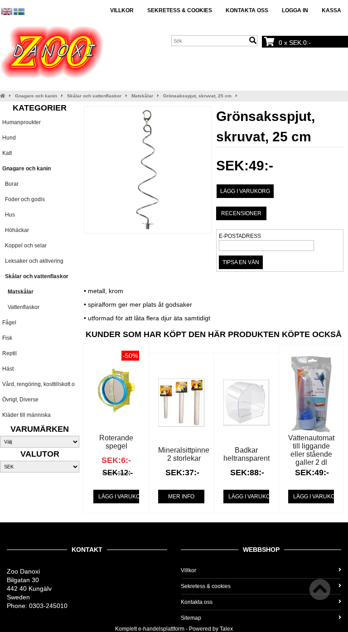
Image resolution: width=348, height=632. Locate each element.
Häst (8, 369)
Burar (10, 184)
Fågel (9, 322)
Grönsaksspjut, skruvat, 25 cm (197, 95)
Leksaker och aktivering (32, 261)
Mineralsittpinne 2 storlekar (183, 454)
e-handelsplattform (161, 629)
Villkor (122, 10)
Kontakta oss (247, 10)
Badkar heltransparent (246, 454)
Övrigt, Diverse (20, 399)
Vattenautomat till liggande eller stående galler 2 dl (311, 450)
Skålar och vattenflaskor (94, 95)
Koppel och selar (24, 245)
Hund (9, 138)
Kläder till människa (26, 415)
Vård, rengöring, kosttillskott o (38, 384)
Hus (8, 215)
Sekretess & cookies (179, 10)
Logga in (295, 10)
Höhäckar (15, 230)
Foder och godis (23, 199)
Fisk (7, 338)
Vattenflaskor (20, 307)
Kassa (331, 10)
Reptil (9, 353)
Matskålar (142, 95)
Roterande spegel (116, 442)
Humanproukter (21, 122)
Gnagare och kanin (36, 95)
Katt (7, 153)
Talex (226, 629)
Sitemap (191, 618)
